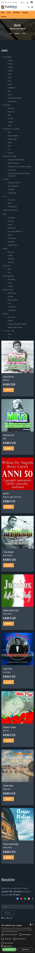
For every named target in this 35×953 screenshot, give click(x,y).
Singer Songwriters (13, 186)
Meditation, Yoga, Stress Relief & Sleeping (19, 166)
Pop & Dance (11, 200)
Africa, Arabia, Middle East (15, 231)
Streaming (25, 12)
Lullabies (10, 255)
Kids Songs (11, 252)
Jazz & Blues (6, 105)
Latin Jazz (10, 122)
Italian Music (11, 241)
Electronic (10, 286)
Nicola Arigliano (7, 555)
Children (5, 248)
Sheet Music (16, 12)
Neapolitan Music (12, 245)
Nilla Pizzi (6, 380)
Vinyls (9, 334)
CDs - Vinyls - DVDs (8, 331)
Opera (9, 91)
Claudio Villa (6, 789)
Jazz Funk (10, 118)
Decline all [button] (25, 949)
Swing (9, 125)
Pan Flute (10, 153)
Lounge (10, 283)
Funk (9, 272)
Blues (9, 115)
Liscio (9, 303)
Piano (9, 81)
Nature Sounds (12, 170)
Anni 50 (6, 493)
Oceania (10, 224)
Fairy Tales (11, 262)
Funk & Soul (6, 265)
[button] (17, 946)
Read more (16, 931)
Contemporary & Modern (14, 98)
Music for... (6, 313)
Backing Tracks (12, 139)
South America (12, 238)
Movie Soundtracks (13, 135)
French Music (11, 217)
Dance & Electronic (8, 276)
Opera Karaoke (12, 101)
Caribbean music (12, 206)
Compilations (11, 87)
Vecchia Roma (8, 785)
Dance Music (11, 279)
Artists (9, 12)
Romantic (10, 67)
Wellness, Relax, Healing (9, 156)
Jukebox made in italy (10, 610)
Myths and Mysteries (13, 163)
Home (11, 33)
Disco (9, 269)
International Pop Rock (14, 182)
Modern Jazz (11, 108)
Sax (9, 149)
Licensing (3, 16)
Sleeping (10, 320)
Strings (10, 84)
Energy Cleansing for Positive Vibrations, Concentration (19, 174)
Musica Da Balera (13, 300)
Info (9, 390)
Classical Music (7, 57)
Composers (17, 33)
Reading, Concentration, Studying (17, 324)
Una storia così (8, 435)
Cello (9, 132)
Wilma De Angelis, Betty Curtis (12, 497)
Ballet (9, 77)
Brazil (9, 203)
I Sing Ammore (8, 551)
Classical (10, 60)
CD (9, 337)
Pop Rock (5, 179)
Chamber (10, 70)
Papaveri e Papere (9, 727)
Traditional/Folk (12, 193)
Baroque (10, 63)
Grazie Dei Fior (8, 376)
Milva (4, 438)
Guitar (9, 142)
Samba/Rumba (12, 307)
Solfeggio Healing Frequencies (16, 159)
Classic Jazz (11, 111)
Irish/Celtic (11, 221)
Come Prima (7, 668)
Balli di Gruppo (12, 293)
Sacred (10, 94)
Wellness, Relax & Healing (15, 327)
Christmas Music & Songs (10, 210)
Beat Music (11, 189)
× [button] (33, 924)
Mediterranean (12, 228)
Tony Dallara (6, 672)
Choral (9, 74)
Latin (4, 196)
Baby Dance (11, 259)
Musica (3, 12)
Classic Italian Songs (10, 844)
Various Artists (7, 614)
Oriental (10, 235)
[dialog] (17, 937)
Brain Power (11, 317)
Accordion (10, 296)
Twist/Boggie (12, 310)
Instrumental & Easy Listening (11, 129)
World (4, 214)
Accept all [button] (9, 949)
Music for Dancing (8, 289)
